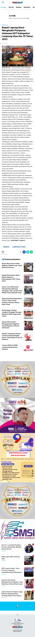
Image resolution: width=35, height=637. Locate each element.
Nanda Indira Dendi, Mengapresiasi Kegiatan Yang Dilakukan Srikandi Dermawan (12, 582)
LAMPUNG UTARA (19, 247)
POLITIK (11, 7)
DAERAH (18, 7)
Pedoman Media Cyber (18, 623)
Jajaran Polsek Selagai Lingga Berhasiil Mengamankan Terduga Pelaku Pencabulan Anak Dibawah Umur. (12, 594)
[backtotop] (17, 615)
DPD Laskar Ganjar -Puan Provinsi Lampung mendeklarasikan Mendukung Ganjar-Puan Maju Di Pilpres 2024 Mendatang (12, 570)
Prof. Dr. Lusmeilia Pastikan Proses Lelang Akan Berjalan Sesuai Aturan (11, 547)
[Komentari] (3, 252)
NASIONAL (27, 7)
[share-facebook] (24, 252)
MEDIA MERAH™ (17, 631)
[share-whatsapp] (31, 252)
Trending (3, 7)
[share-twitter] (27, 252)
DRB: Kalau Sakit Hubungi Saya (10, 558)
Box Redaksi (17, 622)
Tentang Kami (17, 625)
